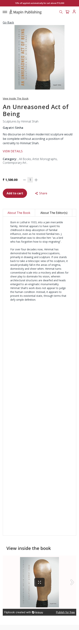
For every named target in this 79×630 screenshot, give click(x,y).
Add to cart (15, 193)
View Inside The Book (15, 98)
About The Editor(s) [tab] (53, 213)
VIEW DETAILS (13, 151)
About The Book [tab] (19, 213)
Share (42, 193)
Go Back (8, 22)
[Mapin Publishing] (25, 12)
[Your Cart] (67, 11)
